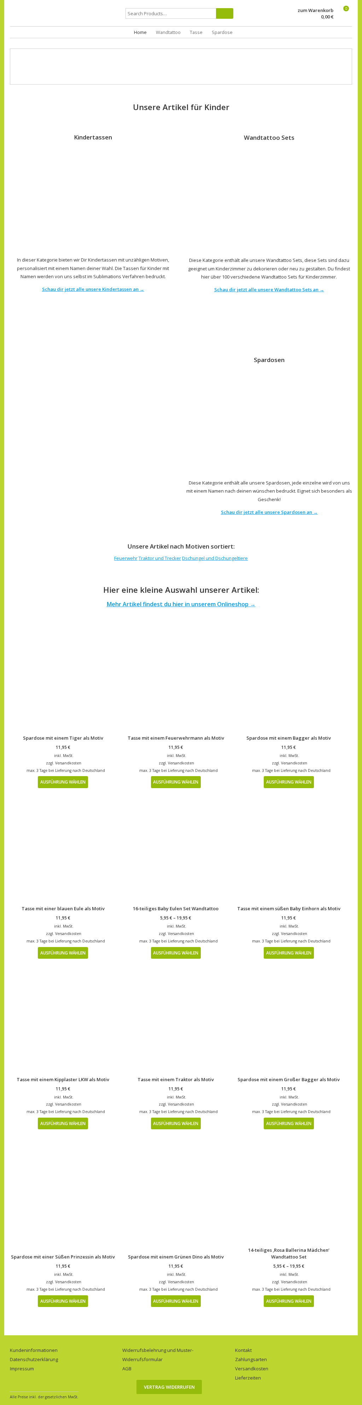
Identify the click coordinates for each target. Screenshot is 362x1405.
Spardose (222, 32)
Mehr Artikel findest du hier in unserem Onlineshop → (181, 604)
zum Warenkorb (315, 10)
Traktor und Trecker (160, 558)
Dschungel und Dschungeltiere (215, 558)
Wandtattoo (168, 32)
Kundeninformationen (34, 1350)
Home (140, 32)
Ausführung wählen (63, 782)
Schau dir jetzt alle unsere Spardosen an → (269, 512)
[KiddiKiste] (67, 19)
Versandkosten (68, 763)
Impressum (22, 1368)
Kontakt (243, 1350)
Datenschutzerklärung (34, 1359)
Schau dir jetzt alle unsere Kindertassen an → (93, 289)
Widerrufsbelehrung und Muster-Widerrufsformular (157, 1355)
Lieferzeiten (248, 1378)
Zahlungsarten (251, 1359)
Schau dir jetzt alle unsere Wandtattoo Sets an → (269, 289)
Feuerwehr (126, 558)
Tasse (196, 32)
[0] (343, 17)
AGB (127, 1368)
